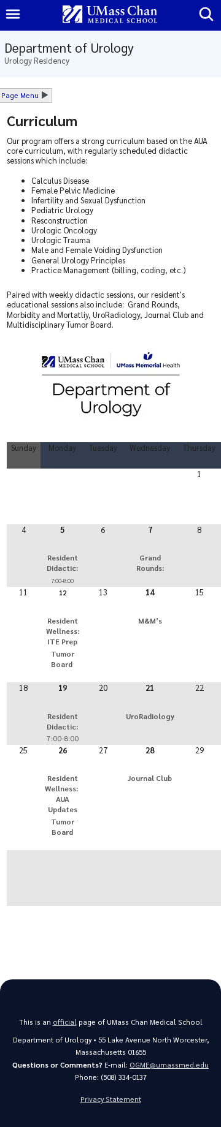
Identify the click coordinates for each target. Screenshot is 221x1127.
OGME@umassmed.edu (169, 1064)
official (65, 1022)
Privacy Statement (110, 1099)
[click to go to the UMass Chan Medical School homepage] (109, 15)
